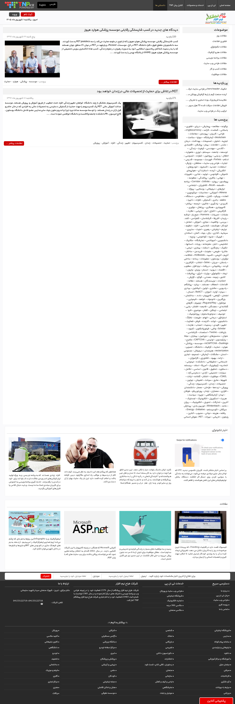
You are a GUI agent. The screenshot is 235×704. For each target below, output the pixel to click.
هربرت (223, 398)
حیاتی (208, 413)
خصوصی (189, 156)
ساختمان (189, 295)
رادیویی (222, 288)
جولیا (199, 137)
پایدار (224, 218)
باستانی (224, 130)
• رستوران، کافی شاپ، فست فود (159, 664)
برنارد (196, 284)
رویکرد (217, 196)
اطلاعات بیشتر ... (168, 82)
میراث (208, 417)
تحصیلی (213, 373)
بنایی (188, 307)
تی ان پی (211, 5)
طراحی (221, 134)
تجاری (187, 354)
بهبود (213, 358)
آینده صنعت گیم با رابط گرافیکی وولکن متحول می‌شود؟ (204, 94)
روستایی (200, 189)
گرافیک (207, 347)
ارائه (220, 358)
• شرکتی (112, 630)
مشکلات (214, 354)
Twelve (213, 332)
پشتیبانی (216, 266)
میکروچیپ (192, 193)
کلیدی (216, 325)
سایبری (190, 229)
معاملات (193, 134)
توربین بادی (199, 406)
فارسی (52, 4)
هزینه (215, 413)
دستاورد (223, 369)
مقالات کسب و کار (218, 69)
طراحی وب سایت (211, 163)
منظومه (192, 178)
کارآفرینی (221, 211)
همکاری (209, 207)
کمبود (191, 329)
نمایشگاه (199, 240)
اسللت (205, 248)
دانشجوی (222, 321)
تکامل (188, 369)
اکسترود (203, 167)
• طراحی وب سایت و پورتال (171, 591)
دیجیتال (198, 351)
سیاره (222, 292)
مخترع (189, 340)
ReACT (199, 292)
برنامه (187, 181)
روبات (197, 244)
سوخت (208, 380)
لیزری (197, 152)
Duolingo (223, 343)
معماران (215, 391)
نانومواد (211, 299)
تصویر (189, 347)
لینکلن (213, 310)
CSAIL (223, 376)
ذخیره (190, 200)
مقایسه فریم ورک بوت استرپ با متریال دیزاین (204, 100)
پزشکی (188, 343)
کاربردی (223, 204)
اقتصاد (221, 270)
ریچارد (215, 181)
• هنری (56, 687)
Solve (207, 262)
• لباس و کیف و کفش (164, 681)
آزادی (204, 373)
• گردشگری (226, 681)
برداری (187, 288)
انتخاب (199, 262)
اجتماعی (192, 185)
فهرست (208, 159)
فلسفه (220, 185)
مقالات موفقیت (219, 74)
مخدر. (223, 145)
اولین (204, 288)
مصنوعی (188, 351)
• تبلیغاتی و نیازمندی (221, 647)
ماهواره (189, 152)
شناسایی (204, 226)
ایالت (189, 376)
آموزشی (213, 193)
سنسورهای (214, 336)
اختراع (212, 211)
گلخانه (197, 376)
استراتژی (222, 318)
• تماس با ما (224, 609)
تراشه (187, 215)
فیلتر (197, 321)
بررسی (223, 222)
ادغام (225, 159)
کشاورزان (202, 185)
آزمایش (204, 354)
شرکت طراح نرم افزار (127, 584)
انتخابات (221, 281)
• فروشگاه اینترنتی (175, 596)
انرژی (199, 273)
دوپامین (203, 336)
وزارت (206, 273)
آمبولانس (210, 240)
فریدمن (198, 251)
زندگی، (192, 148)
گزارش (191, 277)
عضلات (224, 215)
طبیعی (216, 251)
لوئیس (210, 340)
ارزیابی (198, 211)
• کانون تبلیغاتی (51, 642)
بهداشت (196, 141)
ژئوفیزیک (213, 365)
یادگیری (214, 204)
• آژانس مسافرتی (108, 636)
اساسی (196, 369)
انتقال (225, 156)
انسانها (189, 244)
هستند (199, 281)
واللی (213, 329)
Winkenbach (213, 406)
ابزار (205, 211)
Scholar (222, 329)
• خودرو (55, 653)
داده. (198, 295)
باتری (215, 200)
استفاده (222, 167)
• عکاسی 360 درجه (174, 605)
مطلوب (187, 266)
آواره (215, 292)
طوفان (187, 391)
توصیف (221, 314)
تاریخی (216, 417)
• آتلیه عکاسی (52, 636)
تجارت (224, 163)
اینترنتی (215, 229)
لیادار (206, 391)
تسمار (205, 270)
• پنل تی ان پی (222, 595)
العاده (225, 196)
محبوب (199, 413)
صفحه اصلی (224, 5)
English (42, 5)
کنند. (186, 218)
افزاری (224, 391)
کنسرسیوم (201, 384)
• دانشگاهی (53, 647)
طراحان (207, 387)
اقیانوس (214, 174)
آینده (212, 170)
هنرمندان (208, 351)
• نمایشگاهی (168, 687)
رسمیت (207, 325)
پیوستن (204, 134)
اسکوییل (213, 398)
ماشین (205, 204)
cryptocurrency (193, 130)
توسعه (224, 152)
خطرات (199, 156)
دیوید (213, 270)
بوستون (215, 259)
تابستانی (222, 362)
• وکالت (55, 693)
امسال (190, 292)
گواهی (216, 295)
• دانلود (227, 653)
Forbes (217, 159)
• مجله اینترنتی (109, 681)
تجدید (212, 167)
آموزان (208, 292)
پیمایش (206, 126)
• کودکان (112, 676)
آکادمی (220, 148)
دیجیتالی (210, 189)
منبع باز (195, 215)
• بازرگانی (169, 642)
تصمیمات (207, 141)
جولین (190, 380)
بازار (209, 233)
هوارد (224, 347)
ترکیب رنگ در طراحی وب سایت (212, 111)
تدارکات (216, 402)
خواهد (202, 299)
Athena (223, 193)
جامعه (215, 152)
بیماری (197, 248)
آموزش (197, 222)
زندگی (191, 384)
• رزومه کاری (223, 604)
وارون (190, 270)
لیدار (221, 395)
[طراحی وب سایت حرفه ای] (19, 5)
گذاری (216, 233)
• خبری (113, 653)
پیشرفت (191, 273)
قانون (205, 369)
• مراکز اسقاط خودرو (107, 647)
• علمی (113, 670)
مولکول (222, 303)
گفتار (205, 310)
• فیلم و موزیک (52, 670)
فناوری (189, 126)
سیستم (206, 152)
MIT (201, 417)
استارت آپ (203, 170)
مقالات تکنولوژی (218, 47)
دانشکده (200, 362)
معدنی (207, 277)
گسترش (206, 200)
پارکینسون (221, 340)
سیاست (192, 395)
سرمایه (224, 233)
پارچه (192, 237)
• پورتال (55, 630)
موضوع (197, 310)
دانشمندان (189, 387)
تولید (205, 174)
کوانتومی (201, 237)
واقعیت (214, 222)
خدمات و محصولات (195, 5)
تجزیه (225, 141)
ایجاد (224, 273)
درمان (187, 141)
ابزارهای (221, 189)
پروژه (191, 189)
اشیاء (189, 310)
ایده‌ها (216, 387)
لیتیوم (197, 303)
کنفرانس (195, 218)
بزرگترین (221, 299)
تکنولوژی (215, 273)
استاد (196, 365)
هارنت (190, 325)
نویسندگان (209, 281)
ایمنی (189, 248)
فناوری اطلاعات (219, 41)
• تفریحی (169, 647)
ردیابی (217, 156)
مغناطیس (199, 196)
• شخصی (169, 630)
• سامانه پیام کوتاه (222, 642)
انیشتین (196, 288)
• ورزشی (227, 693)
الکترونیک (202, 398)
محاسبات (203, 193)
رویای (197, 270)
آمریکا (204, 365)
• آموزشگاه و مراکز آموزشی (219, 659)
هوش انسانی (190, 417)
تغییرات (188, 174)
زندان (211, 384)
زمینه (215, 277)
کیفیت (201, 148)
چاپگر (188, 163)
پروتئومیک (194, 314)
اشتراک (45, 576)
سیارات (222, 373)
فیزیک (219, 237)
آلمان (196, 233)
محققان (197, 163)
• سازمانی (169, 676)
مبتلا (186, 336)
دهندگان (212, 307)
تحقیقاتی (211, 362)
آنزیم (225, 255)
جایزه (211, 237)
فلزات (198, 200)
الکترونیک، (196, 402)
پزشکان (198, 145)
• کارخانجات (225, 676)
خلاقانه (188, 255)
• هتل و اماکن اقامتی (106, 687)
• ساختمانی (54, 664)
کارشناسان (206, 218)
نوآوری (191, 207)
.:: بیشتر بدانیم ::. (117, 622)
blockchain (220, 137)
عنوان (225, 336)
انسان (223, 354)
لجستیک (191, 398)
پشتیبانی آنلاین (216, 701)
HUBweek (199, 255)
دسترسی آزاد (194, 373)
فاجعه (203, 307)
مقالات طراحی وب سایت (215, 63)
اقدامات (224, 284)
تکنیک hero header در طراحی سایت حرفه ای (205, 89)
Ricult (212, 185)
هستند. (205, 284)
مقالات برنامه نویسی (216, 58)
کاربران (213, 134)
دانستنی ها (160, 5)
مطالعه (215, 126)
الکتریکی (221, 170)
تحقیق (213, 369)
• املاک (170, 636)
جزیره (200, 395)
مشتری (212, 288)
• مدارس (227, 636)
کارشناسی (192, 332)
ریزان (186, 402)
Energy (190, 409)
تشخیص (223, 244)
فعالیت (189, 321)
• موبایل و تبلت (167, 693)
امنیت (199, 229)
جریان (215, 262)
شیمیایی (192, 299)
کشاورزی (204, 358)
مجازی (205, 222)
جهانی (220, 178)
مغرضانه (207, 244)
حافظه (223, 200)
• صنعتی (170, 670)
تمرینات (215, 215)
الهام (205, 318)
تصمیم (195, 354)
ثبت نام (28, 14)
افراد (196, 226)
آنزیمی (218, 255)
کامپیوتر (207, 295)
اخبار (215, 244)
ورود (14, 14)
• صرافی (227, 670)
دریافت (206, 266)
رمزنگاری (215, 248)
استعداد (203, 332)
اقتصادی (188, 145)
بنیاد (203, 233)
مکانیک (189, 240)
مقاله (191, 281)
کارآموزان (194, 358)
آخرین (225, 402)
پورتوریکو (197, 391)
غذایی (197, 174)
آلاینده (205, 321)
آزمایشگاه (208, 137)
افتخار (195, 307)
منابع (216, 380)
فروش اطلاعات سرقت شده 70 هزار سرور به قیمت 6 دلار (204, 105)
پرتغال (200, 207)
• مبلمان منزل (225, 664)
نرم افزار (196, 266)
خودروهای (192, 167)
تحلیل (217, 141)
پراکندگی (202, 178)
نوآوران (224, 259)
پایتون (225, 417)
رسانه (195, 259)
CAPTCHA (199, 340)
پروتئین (208, 156)
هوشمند (215, 226)
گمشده (214, 130)
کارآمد (206, 130)
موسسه (198, 343)
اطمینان (199, 380)
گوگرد (199, 277)
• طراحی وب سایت (221, 600)
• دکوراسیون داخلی (165, 653)
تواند (213, 321)
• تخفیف (55, 659)
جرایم (224, 229)
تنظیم (189, 226)
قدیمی (188, 159)
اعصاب (198, 325)
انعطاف (214, 284)
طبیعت (197, 318)
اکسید (210, 255)
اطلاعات (214, 145)
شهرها (223, 380)
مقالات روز (222, 36)
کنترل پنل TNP (176, 5)
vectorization (221, 351)
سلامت (191, 137)
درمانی (212, 318)
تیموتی (190, 362)
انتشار (205, 376)
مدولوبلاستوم (208, 314)
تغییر (223, 325)
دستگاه (189, 196)
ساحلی (187, 259)
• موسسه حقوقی (108, 693)
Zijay (189, 318)
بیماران (193, 336)
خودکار (224, 226)
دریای (197, 126)
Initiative (200, 409)
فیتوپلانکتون (202, 329)
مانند (224, 406)
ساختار (189, 251)
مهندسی (210, 148)
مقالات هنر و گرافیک (217, 52)
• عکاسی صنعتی (176, 610)
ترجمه (197, 204)
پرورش (224, 387)
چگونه (224, 126)
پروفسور (224, 181)
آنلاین (191, 413)
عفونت (207, 251)
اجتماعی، (222, 310)
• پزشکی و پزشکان (108, 659)
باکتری (212, 178)
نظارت (190, 211)
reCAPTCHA (211, 343)
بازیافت (222, 332)
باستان (223, 262)
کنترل (209, 196)
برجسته (188, 365)
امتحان (225, 295)
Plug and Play (209, 303)
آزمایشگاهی (211, 395)
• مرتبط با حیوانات (223, 687)
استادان (188, 233)
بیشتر (189, 204)
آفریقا (216, 218)
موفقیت (214, 376)
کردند (225, 266)
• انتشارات (169, 659)
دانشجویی (222, 240)
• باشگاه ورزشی (109, 642)
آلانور (222, 277)
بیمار (206, 145)
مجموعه (198, 159)
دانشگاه (198, 347)
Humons (204, 215)
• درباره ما (225, 591)
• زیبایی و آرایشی (108, 664)
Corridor (196, 181)
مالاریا (224, 251)
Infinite (206, 181)
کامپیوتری (220, 207)
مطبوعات (204, 259)
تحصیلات (220, 384)
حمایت (216, 347)
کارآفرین (189, 262)
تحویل (207, 402)
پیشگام (188, 284)
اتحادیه (224, 365)
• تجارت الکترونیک (175, 600)
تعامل (188, 222)
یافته (223, 413)
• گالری (56, 676)
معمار (199, 387)
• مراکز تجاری (53, 681)
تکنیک (224, 248)
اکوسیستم (212, 409)
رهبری (206, 229)
